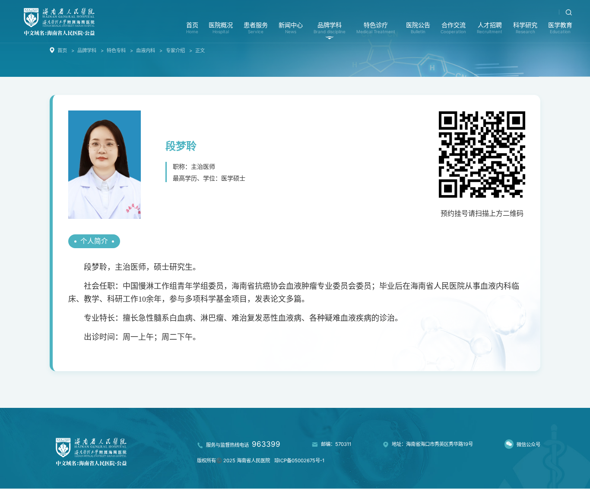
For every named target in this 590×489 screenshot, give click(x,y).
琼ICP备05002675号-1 (299, 460)
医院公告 (418, 27)
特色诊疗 (375, 27)
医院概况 (221, 27)
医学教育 (560, 27)
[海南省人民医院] (59, 21)
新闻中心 (291, 27)
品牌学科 (330, 27)
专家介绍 (175, 50)
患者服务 (256, 27)
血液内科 (145, 50)
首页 (192, 27)
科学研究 (525, 27)
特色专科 (116, 50)
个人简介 (94, 241)
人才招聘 (489, 27)
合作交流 (453, 27)
